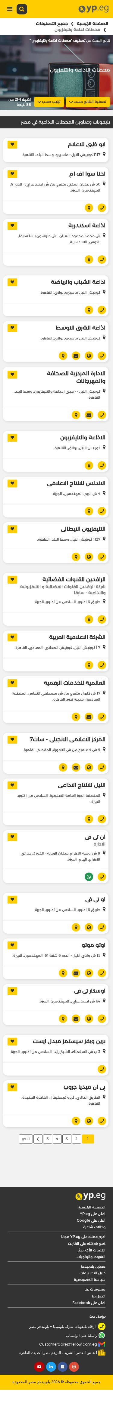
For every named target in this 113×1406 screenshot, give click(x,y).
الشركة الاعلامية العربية (77, 637)
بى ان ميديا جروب (84, 1087)
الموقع (86, 356)
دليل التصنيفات (92, 1273)
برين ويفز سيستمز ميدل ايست (69, 1041)
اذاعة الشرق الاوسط (80, 327)
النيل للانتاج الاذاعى (81, 785)
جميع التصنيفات (52, 23)
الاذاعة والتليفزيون (82, 437)
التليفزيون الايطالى (83, 529)
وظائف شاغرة (94, 1227)
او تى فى (95, 899)
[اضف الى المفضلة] (12, 145)
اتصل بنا (98, 1296)
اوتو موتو (93, 945)
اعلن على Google (91, 1220)
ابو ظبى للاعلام (86, 144)
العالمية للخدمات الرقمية (74, 683)
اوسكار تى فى (89, 990)
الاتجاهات (86, 208)
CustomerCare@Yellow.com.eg (68, 1344)
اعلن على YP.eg (92, 1213)
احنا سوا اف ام (87, 173)
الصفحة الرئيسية (92, 23)
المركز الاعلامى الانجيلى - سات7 (67, 739)
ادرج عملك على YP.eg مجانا (83, 1236)
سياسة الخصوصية (89, 1279)
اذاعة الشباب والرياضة (78, 282)
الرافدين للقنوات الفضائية (73, 579)
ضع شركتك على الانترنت (86, 1243)
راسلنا (73, 356)
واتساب (86, 877)
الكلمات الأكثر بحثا (91, 1250)
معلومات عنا (94, 1289)
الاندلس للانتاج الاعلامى (76, 483)
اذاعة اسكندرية (86, 225)
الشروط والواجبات (91, 1256)
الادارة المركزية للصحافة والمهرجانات (76, 377)
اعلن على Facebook (88, 1302)
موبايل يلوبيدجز (93, 1266)
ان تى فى (95, 836)
